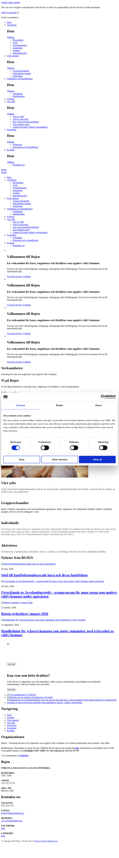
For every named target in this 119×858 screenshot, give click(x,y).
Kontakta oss (19, 165)
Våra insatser (13, 56)
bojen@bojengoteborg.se (12, 813)
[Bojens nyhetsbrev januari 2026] (17, 602)
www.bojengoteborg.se (11, 821)
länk (3, 828)
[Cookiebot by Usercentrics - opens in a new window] (103, 397)
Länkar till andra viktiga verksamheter (30, 127)
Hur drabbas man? (21, 124)
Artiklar (16, 50)
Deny (21, 459)
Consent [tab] (20, 405)
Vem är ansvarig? (21, 119)
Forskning (11, 129)
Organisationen (20, 45)
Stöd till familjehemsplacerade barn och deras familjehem (44, 575)
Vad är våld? (18, 116)
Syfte (15, 42)
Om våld (11, 101)
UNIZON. (24, 755)
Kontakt (10, 150)
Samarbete (17, 48)
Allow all (97, 459)
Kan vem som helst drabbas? (26, 122)
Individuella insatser (22, 73)
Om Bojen (12, 25)
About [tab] (98, 405)
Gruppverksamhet (21, 71)
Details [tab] (59, 405)
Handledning (19, 96)
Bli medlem (18, 40)
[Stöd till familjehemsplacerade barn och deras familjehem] (28, 564)
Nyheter (10, 99)
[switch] (45, 447)
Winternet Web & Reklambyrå (45, 841)
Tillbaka (10, 37)
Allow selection (59, 459)
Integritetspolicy (20, 53)
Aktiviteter (17, 76)
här (77, 748)
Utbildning (18, 93)
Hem (9, 22)
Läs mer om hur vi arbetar (19, 276)
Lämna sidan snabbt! (10, 2)
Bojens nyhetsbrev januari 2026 (24, 614)
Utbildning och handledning (20, 78)
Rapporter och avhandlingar (25, 147)
